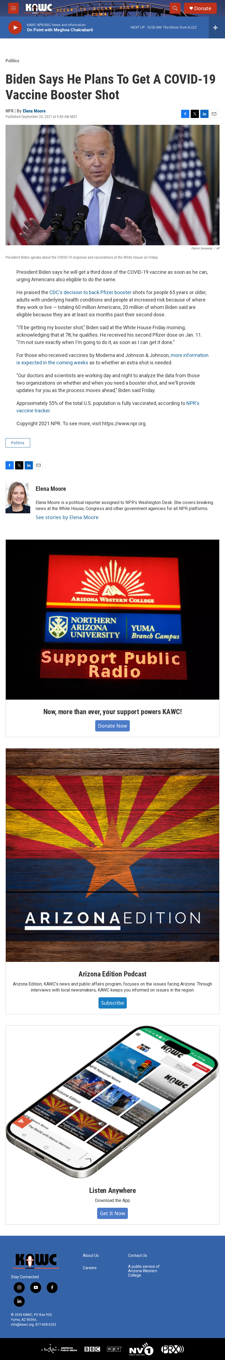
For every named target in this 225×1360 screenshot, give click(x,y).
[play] (15, 27)
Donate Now (112, 725)
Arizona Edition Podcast (112, 974)
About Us (91, 1256)
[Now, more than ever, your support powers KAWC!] (112, 620)
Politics (12, 60)
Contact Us (137, 1256)
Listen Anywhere (112, 1190)
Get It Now (112, 1213)
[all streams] (217, 27)
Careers (90, 1268)
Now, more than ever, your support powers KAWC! (112, 712)
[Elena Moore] (17, 496)
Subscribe (112, 1002)
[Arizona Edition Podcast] (112, 855)
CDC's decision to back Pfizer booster (90, 292)
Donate (202, 8)
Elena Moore (34, 111)
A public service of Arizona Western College (144, 1271)
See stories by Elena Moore (67, 517)
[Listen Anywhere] (112, 1102)
